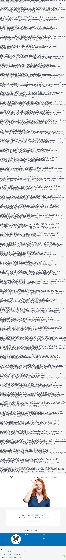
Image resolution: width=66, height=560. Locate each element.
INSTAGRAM (28, 530)
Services (42, 477)
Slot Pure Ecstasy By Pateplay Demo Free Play (9, 557)
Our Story (38, 477)
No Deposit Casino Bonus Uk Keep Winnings (9, 554)
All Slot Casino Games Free (6, 555)
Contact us (47, 477)
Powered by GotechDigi (55, 545)
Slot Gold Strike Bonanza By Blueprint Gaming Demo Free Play (12, 552)
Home (34, 477)
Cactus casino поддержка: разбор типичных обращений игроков (12, 551)
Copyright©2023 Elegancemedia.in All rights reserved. (15, 545)
